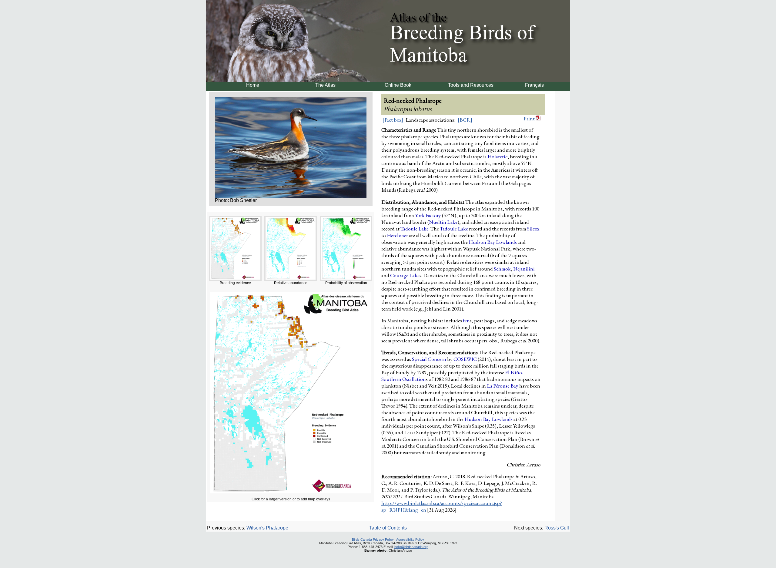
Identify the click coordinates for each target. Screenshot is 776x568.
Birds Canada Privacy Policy (373, 539)
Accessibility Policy (410, 539)
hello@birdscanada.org (411, 547)
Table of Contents (388, 527)
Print (529, 118)
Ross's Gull (556, 527)
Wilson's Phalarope (267, 527)
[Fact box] (393, 119)
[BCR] (465, 119)
